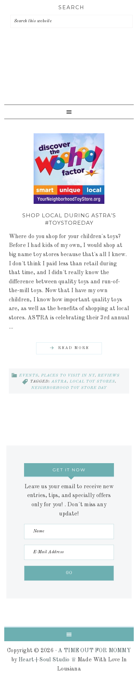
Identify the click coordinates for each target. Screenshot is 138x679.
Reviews (109, 376)
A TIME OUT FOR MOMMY (94, 651)
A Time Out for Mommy (67, 78)
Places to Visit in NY (68, 376)
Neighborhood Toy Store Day (69, 388)
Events (28, 376)
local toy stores (92, 382)
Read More (73, 348)
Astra (59, 382)
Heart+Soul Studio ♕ (47, 660)
